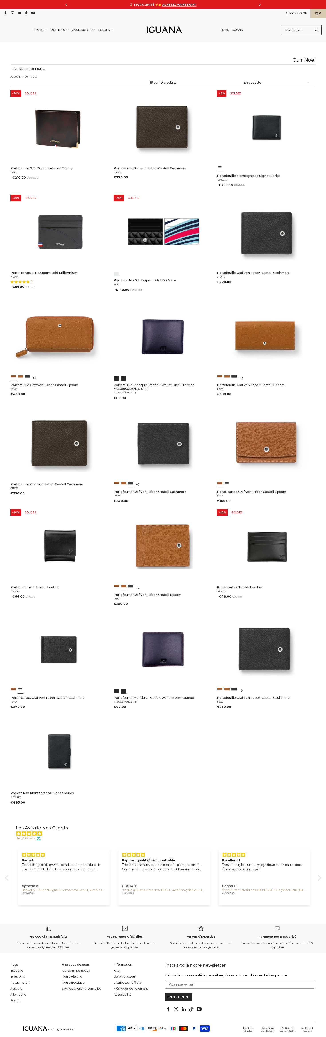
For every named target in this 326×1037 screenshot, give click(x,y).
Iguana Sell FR (65, 1029)
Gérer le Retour (125, 976)
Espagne (16, 970)
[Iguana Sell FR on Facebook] (5, 13)
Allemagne (18, 994)
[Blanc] (116, 273)
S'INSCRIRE (178, 997)
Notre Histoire (72, 976)
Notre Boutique (73, 982)
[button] (40, 30)
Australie (16, 988)
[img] (165, 833)
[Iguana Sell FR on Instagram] (12, 13)
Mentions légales (248, 1029)
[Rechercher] (316, 30)
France (15, 1000)
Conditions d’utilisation (267, 1029)
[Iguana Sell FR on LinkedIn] (19, 13)
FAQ (117, 970)
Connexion (298, 13)
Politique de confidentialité (288, 1029)
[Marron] (20, 378)
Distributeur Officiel (128, 982)
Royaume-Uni (20, 982)
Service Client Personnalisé (81, 988)
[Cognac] (13, 378)
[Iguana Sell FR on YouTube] (33, 13)
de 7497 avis (25, 838)
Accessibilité (123, 994)
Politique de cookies (307, 1029)
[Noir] (219, 168)
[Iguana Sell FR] (164, 30)
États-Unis (17, 976)
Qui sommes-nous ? (76, 970)
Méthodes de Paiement (131, 988)
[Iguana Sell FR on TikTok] (26, 13)
